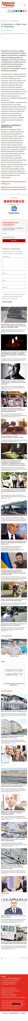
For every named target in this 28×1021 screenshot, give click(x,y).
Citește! (3, 332)
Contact (5, 1013)
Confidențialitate (14, 1013)
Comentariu (6, 256)
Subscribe (14, 240)
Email (4, 280)
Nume (4, 273)
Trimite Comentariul (7, 301)
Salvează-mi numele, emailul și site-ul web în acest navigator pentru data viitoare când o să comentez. (13, 296)
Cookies (23, 1013)
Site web (4, 287)
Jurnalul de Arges (7, 30)
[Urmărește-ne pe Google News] (14, 210)
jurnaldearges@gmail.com (13, 978)
